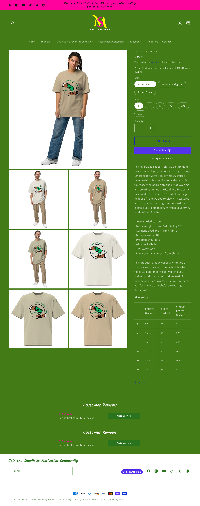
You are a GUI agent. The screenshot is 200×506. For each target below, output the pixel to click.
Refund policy (65, 499)
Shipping (154, 62)
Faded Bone (145, 92)
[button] (13, 23)
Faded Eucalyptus (172, 84)
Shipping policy (117, 499)
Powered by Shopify (45, 499)
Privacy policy (81, 499)
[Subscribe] (68, 471)
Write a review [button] (124, 415)
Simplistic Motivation (26, 499)
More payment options (162, 158)
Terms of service (98, 499)
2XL (183, 105)
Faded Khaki (145, 84)
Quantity (138, 121)
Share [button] (142, 382)
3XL (140, 113)
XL (171, 105)
